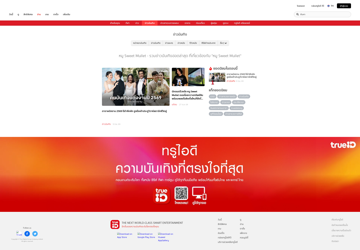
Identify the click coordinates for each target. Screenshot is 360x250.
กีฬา (128, 23)
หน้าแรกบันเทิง (139, 43)
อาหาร (187, 23)
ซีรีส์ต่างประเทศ (208, 43)
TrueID (17, 5)
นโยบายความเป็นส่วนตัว (341, 230)
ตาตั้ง (55, 14)
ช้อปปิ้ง (221, 233)
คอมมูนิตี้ (244, 237)
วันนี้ (11, 14)
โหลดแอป (301, 5)
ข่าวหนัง (181, 43)
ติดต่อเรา (335, 241)
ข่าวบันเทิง (150, 23)
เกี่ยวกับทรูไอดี (337, 219)
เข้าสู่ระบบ (344, 5)
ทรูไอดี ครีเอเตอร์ (242, 23)
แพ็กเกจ (243, 233)
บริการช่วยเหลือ (338, 236)
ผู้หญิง (214, 23)
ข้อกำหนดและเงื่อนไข (340, 225)
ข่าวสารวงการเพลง (169, 23)
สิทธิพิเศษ (28, 14)
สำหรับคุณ (115, 23)
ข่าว (137, 23)
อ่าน (39, 14)
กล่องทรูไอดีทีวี (224, 237)
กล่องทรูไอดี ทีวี (317, 5)
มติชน (174, 104)
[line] (19, 234)
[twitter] (35, 234)
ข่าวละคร (169, 43)
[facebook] (27, 234)
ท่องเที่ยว (200, 23)
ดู (18, 14)
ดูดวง (225, 23)
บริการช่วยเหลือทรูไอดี (228, 242)
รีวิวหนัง (193, 43)
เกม (47, 14)
